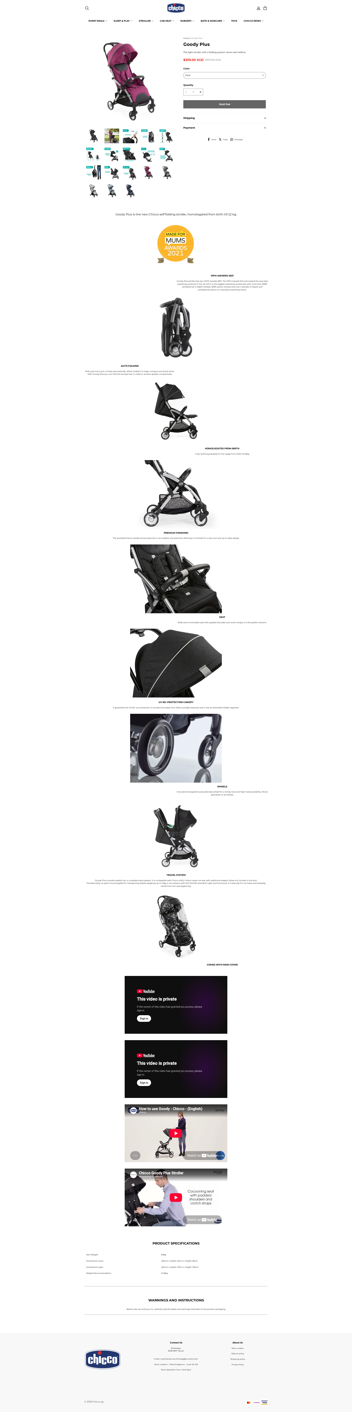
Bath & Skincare (211, 20)
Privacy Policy (238, 1365)
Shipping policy (237, 1359)
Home (186, 38)
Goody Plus (196, 38)
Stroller (145, 20)
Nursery (186, 20)
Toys (234, 20)
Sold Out (224, 104)
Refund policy (237, 1354)
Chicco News (252, 20)
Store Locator (238, 1348)
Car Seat (165, 20)
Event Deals (96, 20)
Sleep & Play (122, 20)
